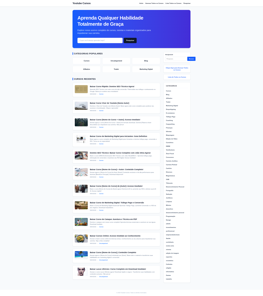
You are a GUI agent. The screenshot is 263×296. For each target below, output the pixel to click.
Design (168, 220)
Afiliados (86, 69)
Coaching (169, 120)
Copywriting (170, 124)
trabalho (169, 279)
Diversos (169, 172)
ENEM (168, 146)
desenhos (169, 209)
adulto (168, 223)
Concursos (170, 157)
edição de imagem (172, 253)
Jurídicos (169, 198)
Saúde (168, 238)
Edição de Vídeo (171, 139)
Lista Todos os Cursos (173, 3)
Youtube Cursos (82, 3)
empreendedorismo (173, 235)
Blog (146, 61)
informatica (170, 271)
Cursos (86, 61)
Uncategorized (116, 61)
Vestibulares (170, 150)
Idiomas (169, 131)
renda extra (170, 246)
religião (168, 268)
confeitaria (170, 242)
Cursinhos (169, 142)
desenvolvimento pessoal (175, 212)
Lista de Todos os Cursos (177, 77)
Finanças (169, 128)
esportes (169, 257)
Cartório (169, 168)
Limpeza (169, 201)
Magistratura (170, 176)
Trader (116, 69)
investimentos (171, 227)
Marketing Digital (146, 69)
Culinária (169, 264)
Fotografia (169, 190)
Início (141, 3)
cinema (168, 249)
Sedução (169, 194)
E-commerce (170, 113)
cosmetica (169, 260)
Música (168, 205)
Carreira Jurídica (172, 161)
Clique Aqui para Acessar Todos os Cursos (177, 69)
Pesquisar (186, 3)
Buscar (191, 59)
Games (168, 275)
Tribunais (169, 183)
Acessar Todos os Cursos (154, 3)
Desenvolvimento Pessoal (175, 187)
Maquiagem (170, 135)
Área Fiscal (170, 153)
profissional (170, 231)
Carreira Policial (171, 164)
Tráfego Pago (170, 117)
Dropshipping (171, 109)
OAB (167, 179)
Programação (170, 216)
